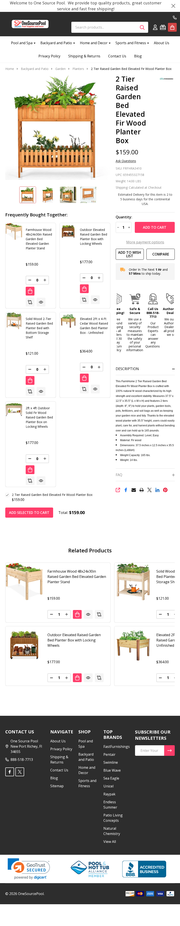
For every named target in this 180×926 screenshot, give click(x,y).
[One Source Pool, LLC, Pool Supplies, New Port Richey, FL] (144, 869)
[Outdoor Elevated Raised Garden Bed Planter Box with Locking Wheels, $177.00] (24, 645)
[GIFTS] (163, 27)
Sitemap (57, 786)
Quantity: (124, 217)
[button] (117, 322)
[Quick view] (41, 302)
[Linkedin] (157, 490)
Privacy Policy (49, 56)
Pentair (109, 754)
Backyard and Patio (56, 42)
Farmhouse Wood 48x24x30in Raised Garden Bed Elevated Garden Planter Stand (39, 239)
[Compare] (30, 302)
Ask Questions (126, 161)
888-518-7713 (22, 759)
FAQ (119, 474)
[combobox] (109, 27)
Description (127, 368)
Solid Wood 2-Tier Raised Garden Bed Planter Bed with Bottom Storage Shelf (39, 328)
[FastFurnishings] (165, 78)
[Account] (155, 27)
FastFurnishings (116, 746)
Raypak (109, 794)
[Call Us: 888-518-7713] (175, 18)
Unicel (108, 786)
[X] (149, 490)
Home (9, 69)
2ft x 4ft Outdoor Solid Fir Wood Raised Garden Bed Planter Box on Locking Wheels (39, 417)
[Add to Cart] (30, 291)
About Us (161, 42)
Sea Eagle (111, 778)
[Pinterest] (165, 490)
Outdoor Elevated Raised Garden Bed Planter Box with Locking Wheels (74, 640)
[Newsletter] (169, 750)
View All (109, 841)
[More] (33, 43)
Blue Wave (112, 770)
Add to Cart (154, 227)
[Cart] (172, 27)
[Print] (141, 490)
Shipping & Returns (84, 56)
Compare (160, 254)
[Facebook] (126, 490)
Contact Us (117, 56)
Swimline (110, 762)
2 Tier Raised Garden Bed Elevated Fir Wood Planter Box (52, 495)
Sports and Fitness (130, 42)
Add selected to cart (29, 512)
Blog (138, 56)
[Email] (133, 490)
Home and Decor (94, 42)
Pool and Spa (21, 42)
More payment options (145, 242)
